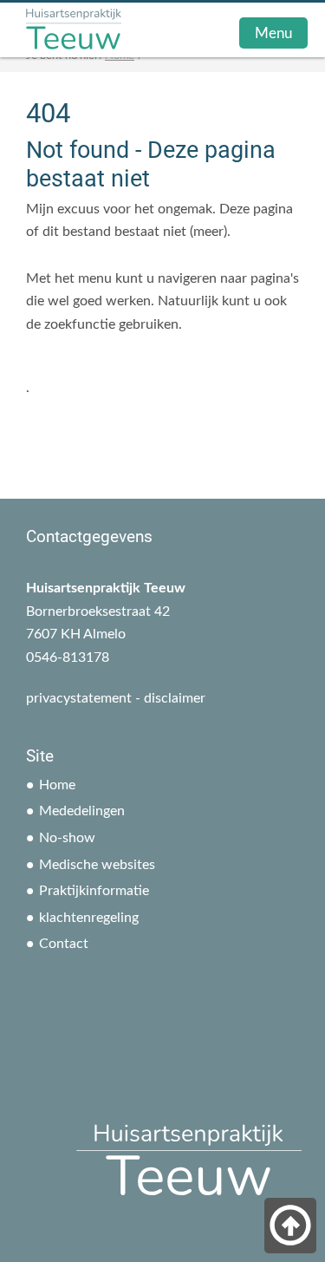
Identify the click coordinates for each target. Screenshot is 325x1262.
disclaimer (174, 698)
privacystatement (79, 698)
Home (57, 785)
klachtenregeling (89, 918)
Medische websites (97, 865)
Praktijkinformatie (94, 891)
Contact (63, 944)
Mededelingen (82, 811)
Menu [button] (273, 33)
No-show (67, 838)
